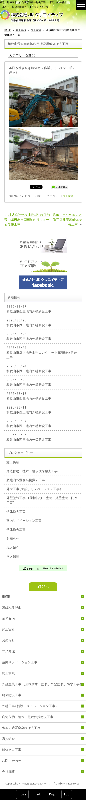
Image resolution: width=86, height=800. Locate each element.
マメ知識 (12, 556)
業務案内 (8, 618)
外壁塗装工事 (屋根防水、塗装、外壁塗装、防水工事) (42, 500)
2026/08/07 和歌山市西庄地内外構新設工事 (28, 423)
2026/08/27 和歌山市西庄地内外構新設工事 (28, 309)
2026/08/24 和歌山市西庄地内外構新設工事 (28, 368)
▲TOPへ (43, 587)
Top (67, 794)
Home (22, 794)
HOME (7, 30)
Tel (38, 794)
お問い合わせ (11, 761)
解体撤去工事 (16, 512)
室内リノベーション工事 (24, 521)
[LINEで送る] (59, 187)
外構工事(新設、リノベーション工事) (34, 489)
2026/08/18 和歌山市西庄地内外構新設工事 (28, 396)
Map (52, 794)
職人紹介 (12, 547)
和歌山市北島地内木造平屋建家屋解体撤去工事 (67, 219)
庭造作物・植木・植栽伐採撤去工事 (32, 471)
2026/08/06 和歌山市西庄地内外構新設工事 (28, 437)
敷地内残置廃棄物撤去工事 (25, 480)
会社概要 (8, 772)
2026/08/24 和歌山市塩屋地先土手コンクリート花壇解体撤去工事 (41, 352)
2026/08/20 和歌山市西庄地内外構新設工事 (28, 382)
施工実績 (21, 30)
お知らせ (12, 538)
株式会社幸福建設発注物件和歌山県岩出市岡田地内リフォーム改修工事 (27, 219)
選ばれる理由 (11, 607)
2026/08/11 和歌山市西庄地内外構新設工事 (28, 410)
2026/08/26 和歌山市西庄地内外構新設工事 (28, 322)
